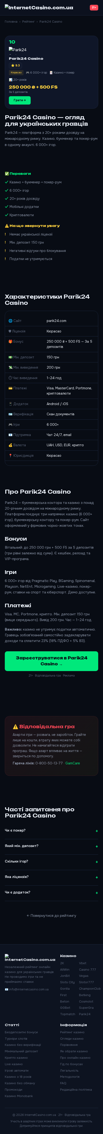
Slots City (67, 982)
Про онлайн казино (75, 1058)
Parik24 (85, 1014)
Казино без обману (20, 1083)
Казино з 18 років (18, 1077)
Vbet (82, 963)
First (63, 995)
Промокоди (13, 1090)
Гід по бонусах (71, 1064)
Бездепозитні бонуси (21, 1032)
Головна (11, 22)
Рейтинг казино (72, 1032)
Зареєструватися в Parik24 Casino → (51, 661)
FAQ (63, 1083)
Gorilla (65, 989)
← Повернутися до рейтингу (51, 915)
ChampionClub (90, 989)
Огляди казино (72, 1039)
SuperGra (86, 1008)
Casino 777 (87, 970)
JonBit (65, 976)
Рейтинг (28, 22)
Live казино (14, 1064)
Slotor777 (86, 982)
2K (62, 963)
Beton (64, 1001)
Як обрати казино (74, 1051)
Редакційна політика (76, 1090)
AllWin (64, 970)
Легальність (69, 1071)
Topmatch (67, 1014)
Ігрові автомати (17, 1071)
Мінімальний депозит (21, 1051)
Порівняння (69, 1045)
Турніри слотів (16, 1039)
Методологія (70, 1077)
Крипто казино (16, 1058)
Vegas (83, 976)
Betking (85, 995)
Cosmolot (86, 1001)
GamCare (72, 763)
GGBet (65, 1008)
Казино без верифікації (23, 1045)
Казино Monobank (19, 1096)
